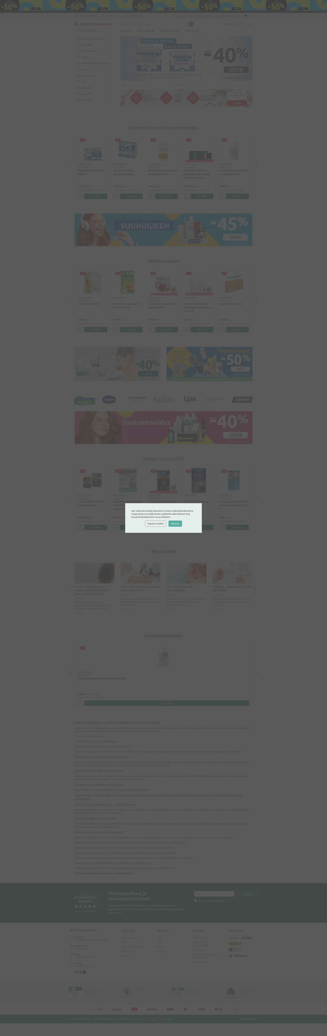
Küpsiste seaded (155, 523)
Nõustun (175, 523)
